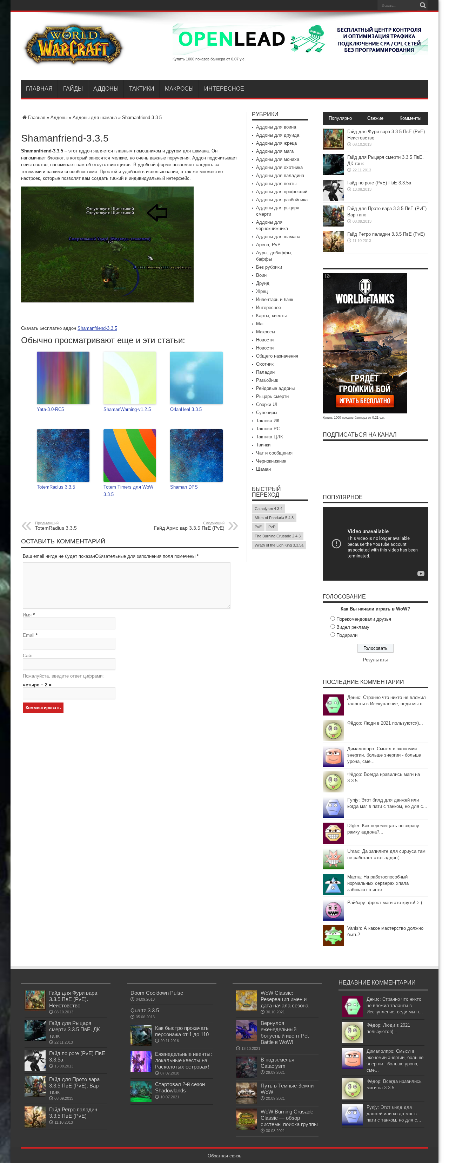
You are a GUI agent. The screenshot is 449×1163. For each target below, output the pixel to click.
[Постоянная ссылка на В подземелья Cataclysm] (246, 1076)
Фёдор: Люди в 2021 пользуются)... (385, 723)
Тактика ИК (268, 420)
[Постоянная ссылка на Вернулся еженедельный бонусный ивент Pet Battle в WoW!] (246, 1039)
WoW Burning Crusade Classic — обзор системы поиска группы (289, 1118)
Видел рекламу (352, 627)
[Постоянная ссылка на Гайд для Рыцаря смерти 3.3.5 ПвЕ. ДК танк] (333, 173)
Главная (39, 89)
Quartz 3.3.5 (144, 1010)
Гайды (73, 89)
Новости (265, 339)
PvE (258, 527)
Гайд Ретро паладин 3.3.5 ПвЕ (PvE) (386, 234)
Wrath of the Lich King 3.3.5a (279, 545)
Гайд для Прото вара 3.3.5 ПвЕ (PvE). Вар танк (74, 1085)
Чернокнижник (271, 461)
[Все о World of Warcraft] (73, 62)
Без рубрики (269, 267)
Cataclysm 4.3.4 (268, 509)
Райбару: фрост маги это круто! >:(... (387, 902)
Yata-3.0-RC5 (50, 409)
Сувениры (266, 412)
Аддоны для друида (277, 135)
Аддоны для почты (276, 183)
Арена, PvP (268, 244)
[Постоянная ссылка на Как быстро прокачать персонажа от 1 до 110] (141, 1044)
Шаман (263, 469)
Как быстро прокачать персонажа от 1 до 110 (182, 1031)
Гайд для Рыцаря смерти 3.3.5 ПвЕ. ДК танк (74, 1029)
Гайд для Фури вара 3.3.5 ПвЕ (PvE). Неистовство (73, 999)
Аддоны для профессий (281, 191)
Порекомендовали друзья (363, 619)
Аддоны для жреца (276, 143)
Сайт (28, 655)
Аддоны (106, 89)
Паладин (265, 372)
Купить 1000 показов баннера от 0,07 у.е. (209, 59)
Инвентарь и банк (274, 299)
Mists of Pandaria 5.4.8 (274, 518)
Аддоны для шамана (95, 117)
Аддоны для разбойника (282, 199)
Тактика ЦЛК (269, 436)
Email (28, 635)
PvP (271, 527)
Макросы (179, 89)
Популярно (340, 118)
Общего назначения (277, 356)
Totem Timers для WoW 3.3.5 (128, 490)
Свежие (375, 118)
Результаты (375, 659)
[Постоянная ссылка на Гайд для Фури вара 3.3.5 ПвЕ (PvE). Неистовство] (333, 148)
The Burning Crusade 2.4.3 (278, 536)
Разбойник (267, 380)
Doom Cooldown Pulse (156, 993)
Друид (262, 283)
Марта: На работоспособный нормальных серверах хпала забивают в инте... (378, 883)
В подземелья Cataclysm (277, 1063)
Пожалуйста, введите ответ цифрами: (63, 676)
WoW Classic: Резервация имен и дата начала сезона (284, 999)
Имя (27, 615)
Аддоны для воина (276, 127)
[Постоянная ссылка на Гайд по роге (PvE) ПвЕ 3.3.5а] (333, 199)
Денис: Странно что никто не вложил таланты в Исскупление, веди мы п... (395, 1005)
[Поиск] (422, 5)
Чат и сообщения (274, 453)
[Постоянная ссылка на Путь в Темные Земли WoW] (246, 1102)
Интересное (224, 89)
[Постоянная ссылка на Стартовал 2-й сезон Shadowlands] (141, 1100)
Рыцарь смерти (272, 396)
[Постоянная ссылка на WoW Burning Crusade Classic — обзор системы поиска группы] (246, 1128)
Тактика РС (268, 428)
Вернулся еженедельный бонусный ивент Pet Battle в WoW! (285, 1032)
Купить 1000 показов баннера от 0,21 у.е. (354, 417)
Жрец (262, 291)
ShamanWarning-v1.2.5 (127, 409)
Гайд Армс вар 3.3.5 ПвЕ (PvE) (189, 526)
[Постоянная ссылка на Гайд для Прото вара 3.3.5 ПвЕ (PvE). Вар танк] (333, 225)
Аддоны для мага (275, 151)
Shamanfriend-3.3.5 (97, 328)
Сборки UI (266, 404)
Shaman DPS (184, 487)
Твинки (263, 444)
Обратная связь (224, 1155)
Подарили (346, 635)
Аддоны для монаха (277, 159)
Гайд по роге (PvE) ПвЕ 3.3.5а (379, 182)
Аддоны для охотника (279, 167)
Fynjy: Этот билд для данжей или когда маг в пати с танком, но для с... (394, 1114)
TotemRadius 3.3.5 (56, 487)
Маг (260, 323)
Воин (261, 275)
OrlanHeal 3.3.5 (186, 409)
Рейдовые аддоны (275, 388)
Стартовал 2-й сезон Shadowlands (180, 1087)
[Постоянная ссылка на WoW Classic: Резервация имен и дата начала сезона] (246, 1009)
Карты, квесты (271, 315)
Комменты (410, 118)
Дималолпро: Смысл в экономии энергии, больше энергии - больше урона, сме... (384, 755)
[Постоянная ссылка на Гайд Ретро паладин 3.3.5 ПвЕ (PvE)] (333, 250)
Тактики (141, 89)
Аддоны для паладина (280, 175)
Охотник (265, 364)
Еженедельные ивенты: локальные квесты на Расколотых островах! (183, 1060)
